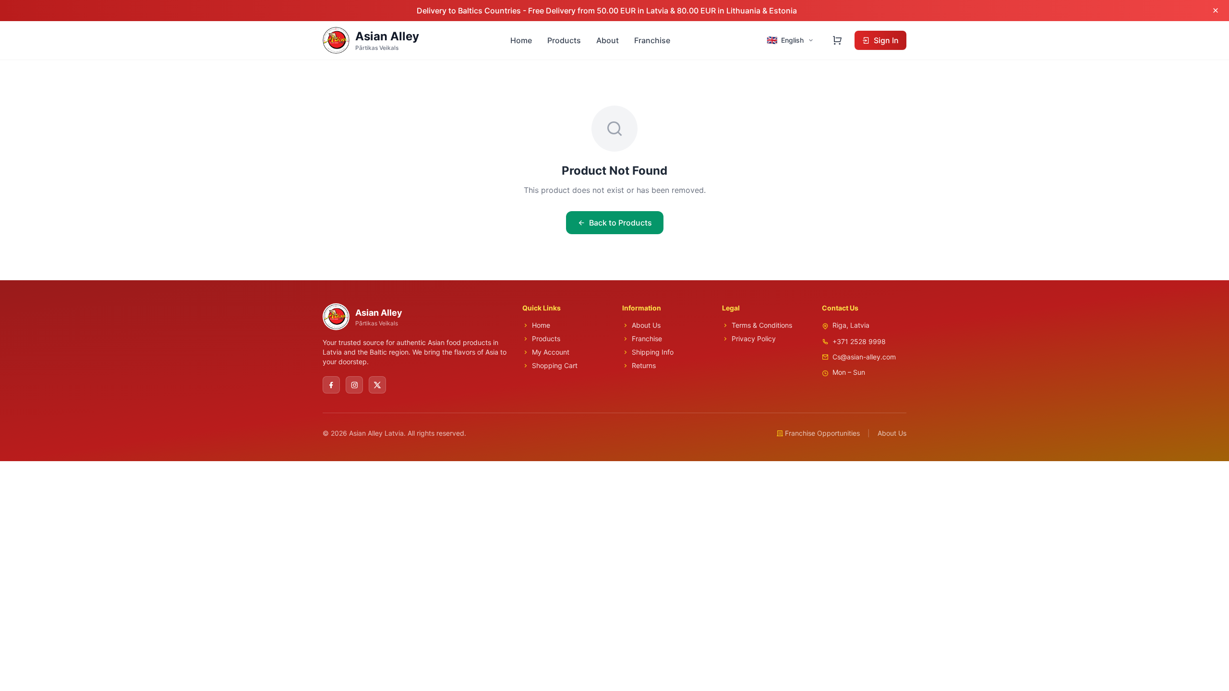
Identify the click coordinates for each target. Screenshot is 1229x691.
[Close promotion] (1215, 10)
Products (564, 40)
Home (521, 40)
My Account (550, 352)
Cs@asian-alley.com (864, 357)
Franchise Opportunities (822, 433)
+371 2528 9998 (859, 341)
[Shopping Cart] (837, 40)
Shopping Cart (555, 365)
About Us (646, 325)
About (607, 40)
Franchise (652, 40)
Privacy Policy (754, 338)
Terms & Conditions (762, 325)
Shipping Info (653, 352)
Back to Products (620, 222)
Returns (644, 365)
